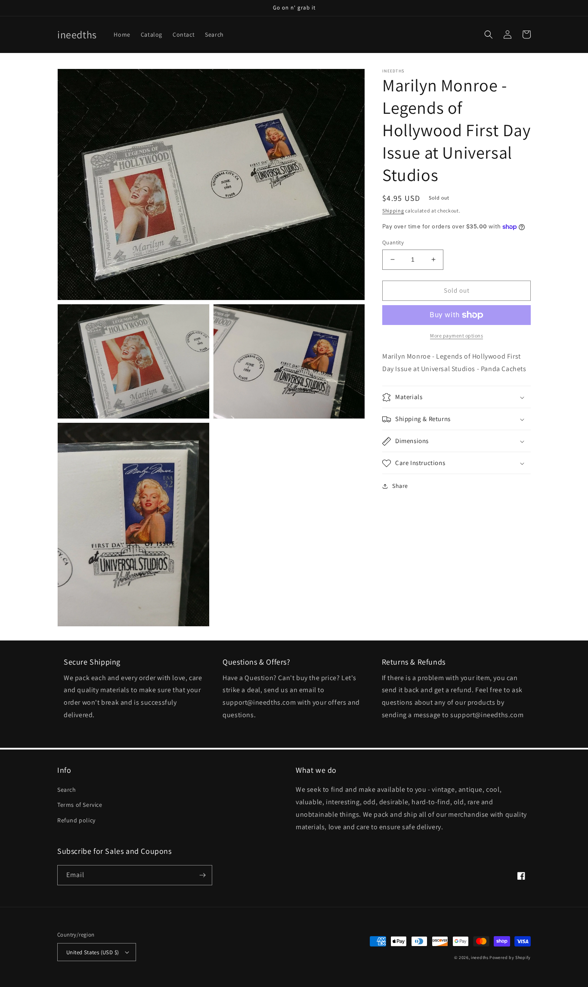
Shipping (393, 210)
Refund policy (76, 820)
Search (66, 789)
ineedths (480, 957)
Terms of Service (79, 805)
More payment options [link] (456, 335)
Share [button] (400, 486)
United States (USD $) (92, 952)
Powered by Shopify (510, 957)
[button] (488, 34)
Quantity (393, 242)
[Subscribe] (202, 875)
